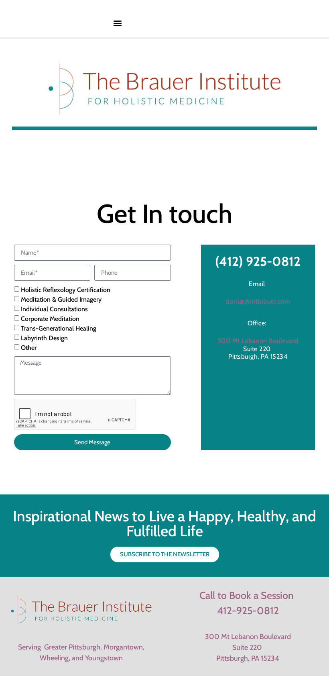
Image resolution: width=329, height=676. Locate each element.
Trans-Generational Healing (58, 329)
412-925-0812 (248, 611)
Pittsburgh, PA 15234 (247, 658)
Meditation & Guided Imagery (61, 300)
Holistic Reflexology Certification (65, 290)
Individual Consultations (54, 309)
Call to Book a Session (246, 595)
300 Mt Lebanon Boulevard (258, 341)
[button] (117, 22)
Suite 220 (248, 647)
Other (29, 348)
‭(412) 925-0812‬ (258, 261)
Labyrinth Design (44, 338)
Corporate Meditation (50, 319)
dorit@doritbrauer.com (258, 301)
